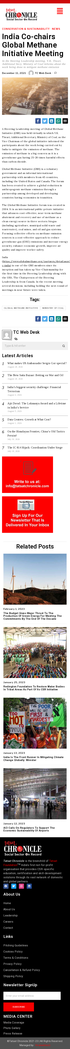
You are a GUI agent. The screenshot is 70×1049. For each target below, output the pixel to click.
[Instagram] (21, 886)
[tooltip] (38, 121)
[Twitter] (13, 886)
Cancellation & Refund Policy (21, 970)
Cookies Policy (13, 951)
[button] (60, 11)
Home (7, 903)
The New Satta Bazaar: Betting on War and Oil (35, 375)
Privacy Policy (12, 964)
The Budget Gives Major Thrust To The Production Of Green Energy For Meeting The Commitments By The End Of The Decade (32, 616)
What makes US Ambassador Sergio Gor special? (37, 363)
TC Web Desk (43, 73)
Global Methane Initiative (21, 308)
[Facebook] (5, 886)
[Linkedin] (29, 886)
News (56, 28)
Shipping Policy (13, 976)
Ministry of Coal (53, 308)
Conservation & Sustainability (26, 28)
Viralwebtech (42, 1045)
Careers (8, 921)
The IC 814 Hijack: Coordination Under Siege (35, 447)
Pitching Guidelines (15, 945)
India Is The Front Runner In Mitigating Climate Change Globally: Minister (33, 758)
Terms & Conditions (15, 957)
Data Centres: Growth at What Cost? (29, 419)
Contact (8, 927)
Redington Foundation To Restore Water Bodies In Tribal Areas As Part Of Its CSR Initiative (34, 688)
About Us (9, 909)
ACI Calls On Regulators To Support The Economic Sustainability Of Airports (29, 829)
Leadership (10, 915)
